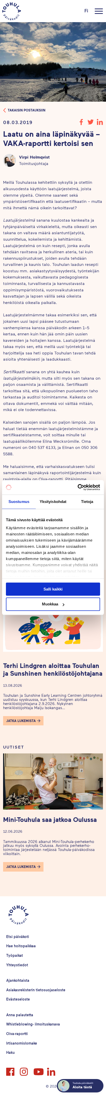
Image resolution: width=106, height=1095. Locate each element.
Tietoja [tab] (87, 501)
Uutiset (13, 746)
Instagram (24, 1069)
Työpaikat (14, 955)
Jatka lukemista (21, 721)
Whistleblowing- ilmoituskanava (33, 1024)
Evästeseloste (18, 999)
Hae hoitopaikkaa (21, 946)
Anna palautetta (19, 1015)
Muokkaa (50, 604)
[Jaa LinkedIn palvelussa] (100, 123)
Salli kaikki (53, 589)
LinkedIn (51, 1069)
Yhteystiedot (17, 965)
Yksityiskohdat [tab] (53, 501)
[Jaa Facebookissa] (81, 123)
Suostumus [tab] (18, 501)
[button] (23, 721)
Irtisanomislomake (21, 1043)
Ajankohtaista (17, 980)
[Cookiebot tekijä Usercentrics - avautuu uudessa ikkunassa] (77, 487)
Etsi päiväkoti (17, 936)
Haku (10, 1052)
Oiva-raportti (17, 1033)
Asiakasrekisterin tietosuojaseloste (35, 990)
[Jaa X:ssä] (90, 123)
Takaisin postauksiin (26, 110)
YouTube (38, 1069)
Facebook (10, 1069)
